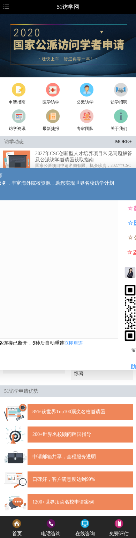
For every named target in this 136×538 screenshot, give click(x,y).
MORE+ (123, 141)
